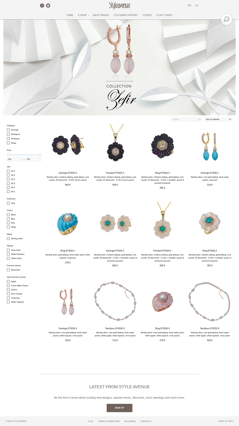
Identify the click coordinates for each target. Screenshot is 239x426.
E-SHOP (82, 15)
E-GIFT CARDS (164, 15)
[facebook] (42, 5)
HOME (70, 15)
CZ (196, 5)
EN (189, 5)
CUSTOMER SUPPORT (126, 15)
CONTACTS (146, 421)
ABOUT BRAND (101, 15)
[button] (119, 408)
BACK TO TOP (225, 421)
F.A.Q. (90, 421)
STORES (147, 15)
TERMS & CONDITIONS (108, 421)
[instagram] (48, 5)
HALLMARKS (130, 421)
